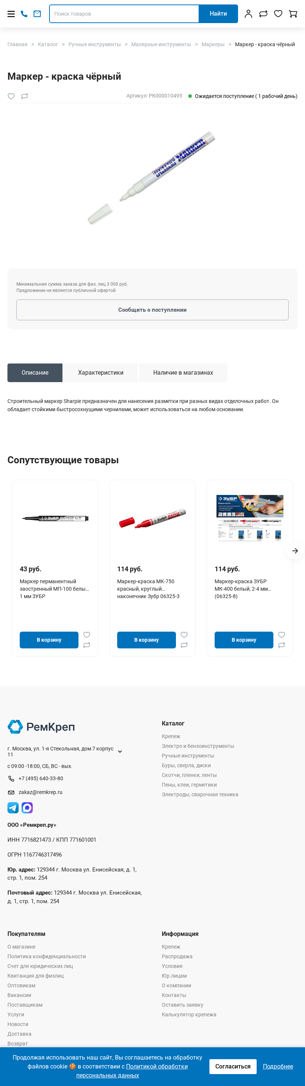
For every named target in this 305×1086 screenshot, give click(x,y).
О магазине (21, 947)
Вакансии (19, 995)
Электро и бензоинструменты (198, 746)
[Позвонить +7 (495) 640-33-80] (24, 14)
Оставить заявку (182, 1005)
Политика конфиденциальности (46, 956)
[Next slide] (295, 550)
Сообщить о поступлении (152, 310)
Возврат (17, 1044)
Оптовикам (21, 985)
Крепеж (171, 736)
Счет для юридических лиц (40, 966)
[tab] (34, 372)
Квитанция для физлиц (35, 976)
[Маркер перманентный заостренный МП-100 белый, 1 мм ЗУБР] (55, 518)
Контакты (174, 995)
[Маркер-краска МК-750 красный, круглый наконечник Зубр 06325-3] (152, 518)
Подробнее (278, 1066)
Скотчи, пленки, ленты (189, 775)
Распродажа (177, 956)
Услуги (15, 1014)
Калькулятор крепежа (189, 1014)
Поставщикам (24, 1005)
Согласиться (233, 1066)
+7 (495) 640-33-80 (41, 778)
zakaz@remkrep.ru (40, 792)
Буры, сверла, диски (186, 765)
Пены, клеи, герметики (189, 785)
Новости (17, 1024)
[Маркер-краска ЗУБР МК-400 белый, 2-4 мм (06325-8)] (249, 518)
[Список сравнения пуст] (263, 13)
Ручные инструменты (188, 756)
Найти (218, 13)
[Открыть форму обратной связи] (37, 14)
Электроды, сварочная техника (200, 794)
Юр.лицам (174, 976)
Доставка (19, 1034)
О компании (176, 985)
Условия (172, 966)
